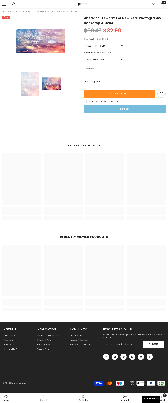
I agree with (94, 101)
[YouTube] (141, 357)
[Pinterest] (123, 357)
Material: (97, 52)
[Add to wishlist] (161, 94)
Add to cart (119, 93)
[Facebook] (106, 357)
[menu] (4, 4)
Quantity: (89, 68)
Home (5, 11)
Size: (96, 39)
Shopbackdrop (18, 383)
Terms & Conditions (109, 101)
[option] (40, 41)
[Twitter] (150, 357)
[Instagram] (115, 357)
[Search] (14, 4)
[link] (21, 213)
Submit (154, 344)
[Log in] (153, 4)
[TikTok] (132, 357)
